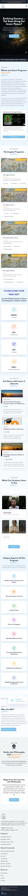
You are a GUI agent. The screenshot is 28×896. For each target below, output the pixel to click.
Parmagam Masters (6, 844)
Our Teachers (4, 853)
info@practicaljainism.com (11, 830)
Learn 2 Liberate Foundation (8, 851)
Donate (2, 878)
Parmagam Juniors (5, 839)
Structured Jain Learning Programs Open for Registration (14, 402)
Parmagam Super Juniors (7, 842)
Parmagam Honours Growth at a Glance (13, 455)
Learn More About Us (8, 729)
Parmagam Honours (6, 837)
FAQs (2, 875)
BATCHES (5, 427)
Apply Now (13, 799)
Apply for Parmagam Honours (14, 2)
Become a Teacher (5, 863)
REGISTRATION (6, 399)
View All (13, 546)
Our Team (3, 856)
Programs (4, 833)
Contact (3, 880)
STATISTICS (6, 452)
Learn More (13, 36)
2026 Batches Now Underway (13, 429)
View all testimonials (7, 133)
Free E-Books (4, 873)
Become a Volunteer (6, 866)
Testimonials (4, 858)
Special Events (4, 861)
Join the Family (13, 136)
